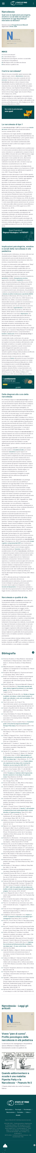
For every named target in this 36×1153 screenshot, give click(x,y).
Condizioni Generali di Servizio (20, 1135)
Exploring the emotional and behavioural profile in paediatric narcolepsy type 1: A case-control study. (18, 944)
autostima (12, 452)
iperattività (5, 278)
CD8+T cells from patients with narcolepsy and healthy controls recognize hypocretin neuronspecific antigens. (18, 889)
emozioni (4, 80)
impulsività (20, 280)
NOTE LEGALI (8, 1135)
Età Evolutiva (8, 1109)
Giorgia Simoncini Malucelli (20, 25)
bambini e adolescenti (8, 334)
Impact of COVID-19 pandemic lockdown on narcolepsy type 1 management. (18, 916)
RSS (22, 1136)
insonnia (17, 549)
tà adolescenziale (19, 450)
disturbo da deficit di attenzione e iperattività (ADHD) (18, 294)
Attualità (18, 1115)
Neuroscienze (10, 1112)
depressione (24, 313)
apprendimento (18, 307)
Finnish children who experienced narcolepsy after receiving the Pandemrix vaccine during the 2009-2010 (18, 763)
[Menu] (3, 3)
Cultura (28, 1112)
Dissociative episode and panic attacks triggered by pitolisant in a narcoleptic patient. (18, 688)
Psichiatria (20, 1112)
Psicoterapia (27, 1109)
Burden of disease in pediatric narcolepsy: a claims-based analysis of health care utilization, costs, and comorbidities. (18, 696)
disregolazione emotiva (20, 278)
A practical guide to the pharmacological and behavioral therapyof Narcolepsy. (18, 724)
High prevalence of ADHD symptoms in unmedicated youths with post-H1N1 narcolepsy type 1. (18, 757)
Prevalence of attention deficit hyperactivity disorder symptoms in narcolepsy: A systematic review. (17, 775)
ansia (12, 358)
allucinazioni (19, 76)
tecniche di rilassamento (9, 587)
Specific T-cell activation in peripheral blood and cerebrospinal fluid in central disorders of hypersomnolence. (18, 810)
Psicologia (18, 1109)
